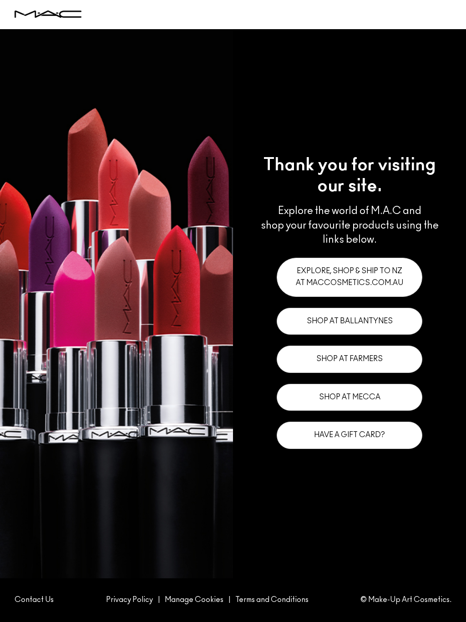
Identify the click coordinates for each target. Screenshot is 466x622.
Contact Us (34, 599)
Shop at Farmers (349, 358)
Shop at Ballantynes (350, 321)
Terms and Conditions (272, 599)
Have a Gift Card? (349, 434)
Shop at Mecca (349, 397)
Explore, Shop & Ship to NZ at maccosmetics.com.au (349, 276)
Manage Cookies (194, 599)
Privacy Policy (129, 599)
